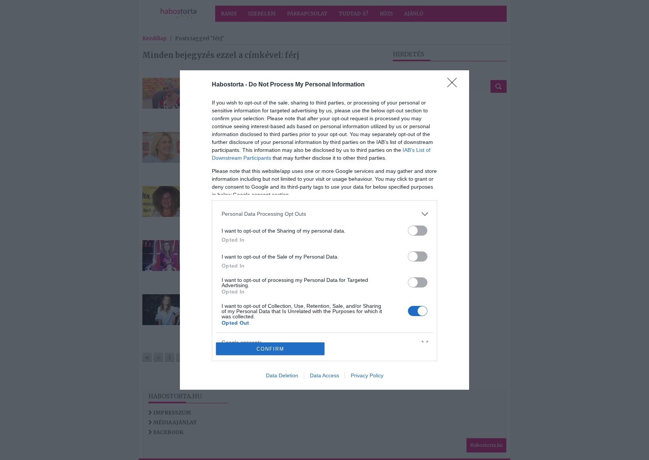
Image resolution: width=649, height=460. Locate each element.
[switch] (417, 230)
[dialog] (324, 230)
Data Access (324, 375)
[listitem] (324, 214)
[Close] (454, 85)
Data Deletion (282, 375)
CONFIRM (270, 349)
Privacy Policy (367, 375)
